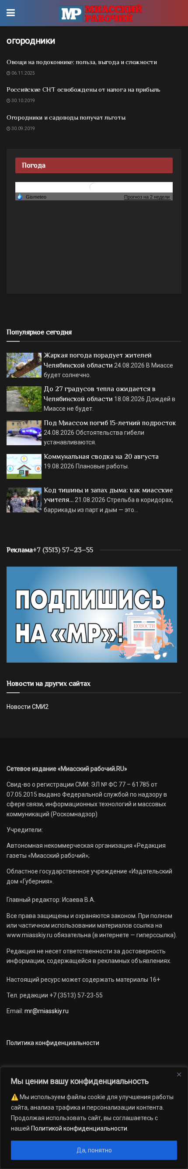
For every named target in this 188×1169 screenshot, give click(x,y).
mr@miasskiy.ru (46, 1010)
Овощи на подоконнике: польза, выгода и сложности (82, 61)
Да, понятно (94, 1150)
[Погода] (31, 196)
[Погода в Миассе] (94, 187)
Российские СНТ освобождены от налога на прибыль (83, 89)
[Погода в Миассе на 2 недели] (147, 197)
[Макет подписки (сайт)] (92, 613)
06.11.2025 (22, 73)
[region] (94, 1118)
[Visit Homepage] (100, 13)
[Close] (179, 1074)
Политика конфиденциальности (53, 1042)
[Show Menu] (11, 13)
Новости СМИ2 (28, 706)
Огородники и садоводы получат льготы (66, 117)
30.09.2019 (22, 128)
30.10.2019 (22, 100)
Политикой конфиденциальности (79, 1128)
